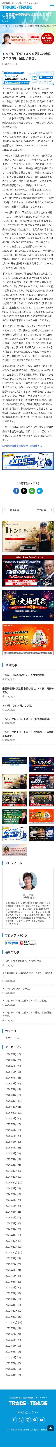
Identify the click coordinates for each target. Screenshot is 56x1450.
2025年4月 (10, 1147)
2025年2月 (10, 1159)
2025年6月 (10, 1135)
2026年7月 (10, 1060)
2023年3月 (10, 1293)
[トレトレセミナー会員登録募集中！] (14, 761)
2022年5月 (10, 1351)
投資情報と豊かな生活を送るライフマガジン (21, 3)
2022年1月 (10, 1374)
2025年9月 (10, 1118)
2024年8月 (10, 1194)
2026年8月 (10, 1054)
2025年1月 (10, 1165)
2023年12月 (11, 1240)
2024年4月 (10, 1217)
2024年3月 (10, 1223)
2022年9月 (10, 1328)
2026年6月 (10, 1065)
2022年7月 (10, 1339)
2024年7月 (10, 1200)
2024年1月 (10, 1235)
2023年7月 (10, 1270)
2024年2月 (10, 1229)
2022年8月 (10, 1334)
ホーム (4, 26)
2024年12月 (11, 1170)
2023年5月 (10, 1281)
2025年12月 (11, 1100)
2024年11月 (11, 1176)
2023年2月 (10, 1299)
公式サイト (12, 924)
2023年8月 (10, 1264)
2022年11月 (11, 1316)
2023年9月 (10, 1258)
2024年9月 (10, 1188)
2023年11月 (11, 1246)
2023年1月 (10, 1304)
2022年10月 (11, 1322)
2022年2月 (10, 1369)
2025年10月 (11, 1112)
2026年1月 (10, 1095)
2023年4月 (10, 1287)
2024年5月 (10, 1211)
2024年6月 (10, 1205)
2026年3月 (10, 1083)
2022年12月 (11, 1310)
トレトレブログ (17, 26)
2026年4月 (10, 1077)
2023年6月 (10, 1275)
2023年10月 (11, 1252)
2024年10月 (11, 1182)
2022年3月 (10, 1363)
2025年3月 (10, 1153)
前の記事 (14, 510)
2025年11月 (11, 1106)
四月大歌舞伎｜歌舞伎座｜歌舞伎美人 (22, 445)
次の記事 (41, 510)
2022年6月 (10, 1345)
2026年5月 (10, 1071)
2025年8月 (10, 1124)
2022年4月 (10, 1357)
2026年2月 (10, 1089)
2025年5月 (10, 1141)
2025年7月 (10, 1130)
